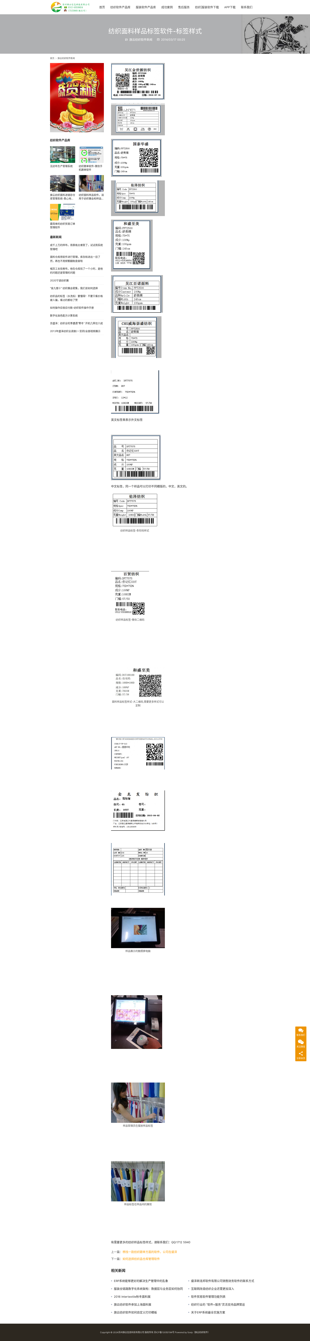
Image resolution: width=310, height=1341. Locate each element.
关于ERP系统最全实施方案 (208, 1312)
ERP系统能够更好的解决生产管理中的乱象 (141, 1280)
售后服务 (184, 7)
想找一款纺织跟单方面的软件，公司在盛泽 (150, 1252)
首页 (102, 7)
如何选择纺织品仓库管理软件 (141, 1259)
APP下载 (230, 7)
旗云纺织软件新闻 (140, 39)
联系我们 (246, 7)
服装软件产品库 (146, 7)
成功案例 (167, 7)
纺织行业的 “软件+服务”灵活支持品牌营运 (218, 1304)
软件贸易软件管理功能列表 (208, 1296)
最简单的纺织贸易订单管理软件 (62, 225)
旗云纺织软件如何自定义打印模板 (135, 1312)
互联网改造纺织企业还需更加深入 (212, 1288)
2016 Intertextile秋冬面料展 (132, 1296)
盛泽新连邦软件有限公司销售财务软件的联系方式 (222, 1280)
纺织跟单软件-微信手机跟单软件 (90, 167)
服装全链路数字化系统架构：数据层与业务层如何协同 (148, 1288)
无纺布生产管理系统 (61, 166)
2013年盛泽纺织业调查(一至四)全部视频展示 (75, 331)
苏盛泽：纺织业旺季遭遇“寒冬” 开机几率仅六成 (76, 323)
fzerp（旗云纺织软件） (198, 1332)
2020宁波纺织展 (59, 280)
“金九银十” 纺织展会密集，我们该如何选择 (74, 288)
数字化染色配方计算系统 (64, 315)
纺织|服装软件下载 (207, 7)
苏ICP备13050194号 (164, 1332)
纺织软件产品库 (120, 7)
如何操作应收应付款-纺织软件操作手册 (72, 307)
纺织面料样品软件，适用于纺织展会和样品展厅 (91, 196)
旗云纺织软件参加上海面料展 (132, 1304)
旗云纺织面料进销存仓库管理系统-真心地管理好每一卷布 (62, 196)
